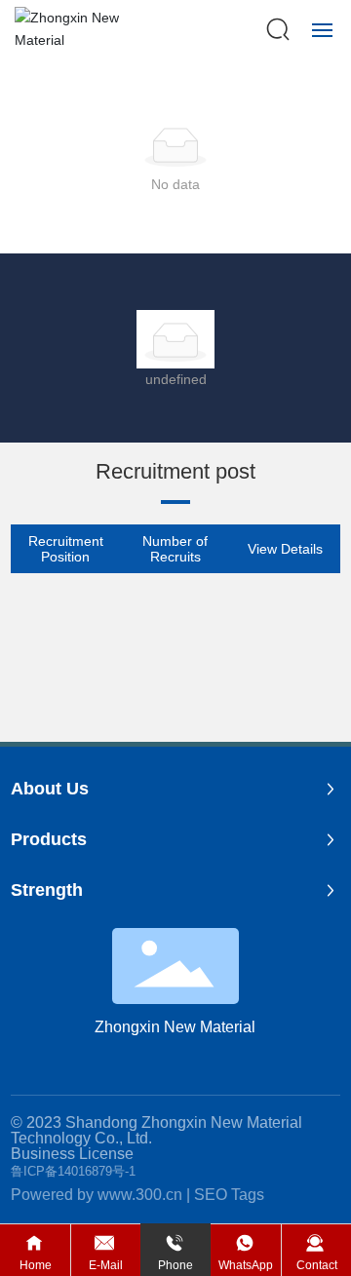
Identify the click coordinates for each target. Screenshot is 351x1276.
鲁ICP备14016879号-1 (73, 1171)
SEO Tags (229, 1194)
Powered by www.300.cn (96, 1194)
